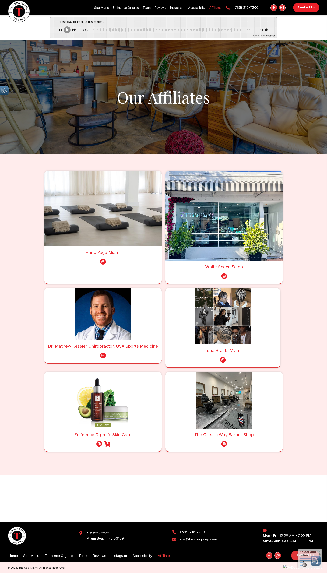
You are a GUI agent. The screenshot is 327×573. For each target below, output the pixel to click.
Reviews (99, 556)
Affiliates (164, 556)
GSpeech (270, 35)
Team (83, 556)
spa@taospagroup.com (198, 539)
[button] (273, 7)
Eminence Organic (59, 556)
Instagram (119, 556)
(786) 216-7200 (246, 7)
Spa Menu (31, 556)
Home (13, 556)
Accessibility (142, 556)
